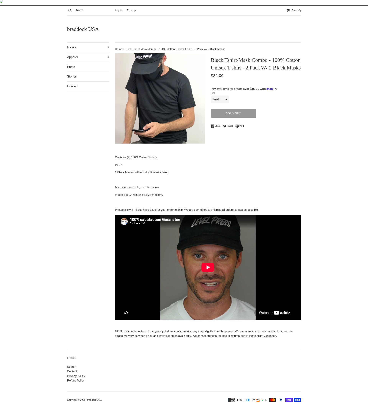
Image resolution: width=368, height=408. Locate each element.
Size (213, 93)
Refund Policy (76, 380)
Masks (88, 47)
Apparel (88, 57)
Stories (72, 76)
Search (71, 366)
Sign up (131, 10)
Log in (118, 10)
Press (71, 67)
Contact (72, 86)
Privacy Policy (76, 375)
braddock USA (83, 29)
